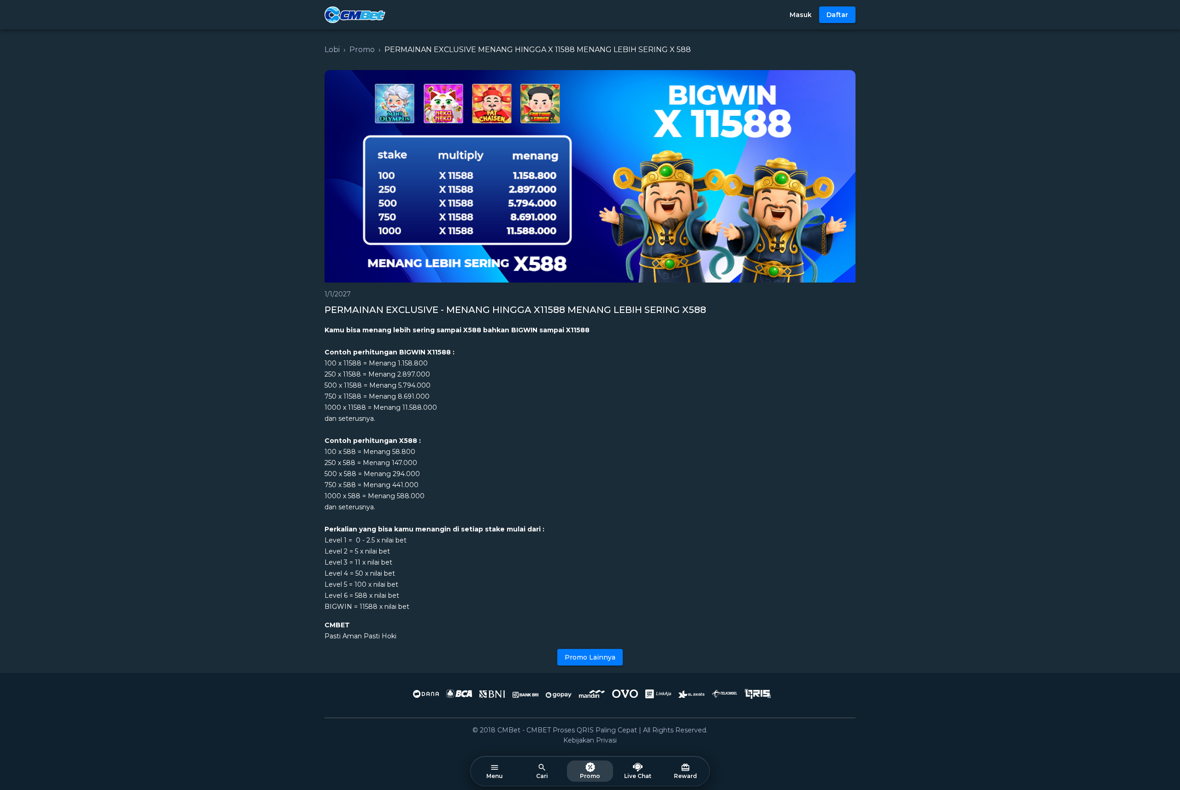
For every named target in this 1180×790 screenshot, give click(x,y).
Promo (362, 49)
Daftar (837, 15)
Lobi (332, 49)
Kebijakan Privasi (590, 740)
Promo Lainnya (590, 657)
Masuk (801, 15)
